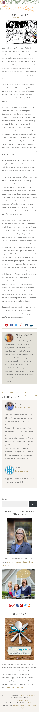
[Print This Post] (31, 325)
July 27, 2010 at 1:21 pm (23, 471)
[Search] (33, 504)
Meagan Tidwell (23, 700)
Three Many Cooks (29, 695)
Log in (22, 708)
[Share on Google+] (21, 325)
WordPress (17, 708)
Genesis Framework (31, 705)
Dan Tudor (29, 703)
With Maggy (26, 331)
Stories (19, 331)
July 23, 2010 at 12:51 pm (23, 407)
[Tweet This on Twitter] (16, 325)
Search (4, 499)
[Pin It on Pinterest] (6, 325)
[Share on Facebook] (11, 325)
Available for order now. (14, 688)
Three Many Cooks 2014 (18, 705)
